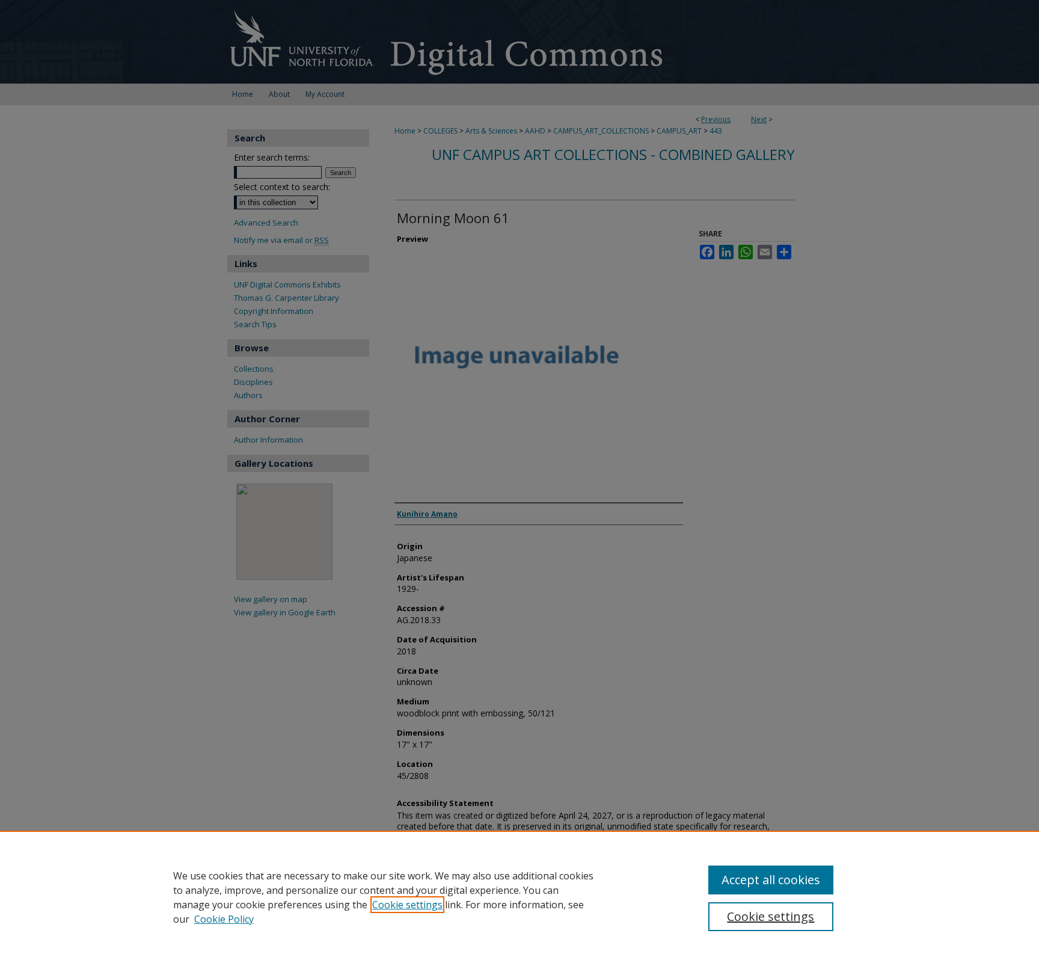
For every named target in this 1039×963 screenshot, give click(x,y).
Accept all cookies (771, 880)
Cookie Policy (224, 919)
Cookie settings (407, 904)
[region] (519, 897)
